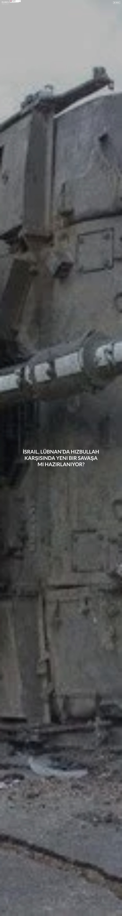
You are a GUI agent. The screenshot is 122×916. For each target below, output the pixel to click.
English (14, 0)
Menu (117, 2)
